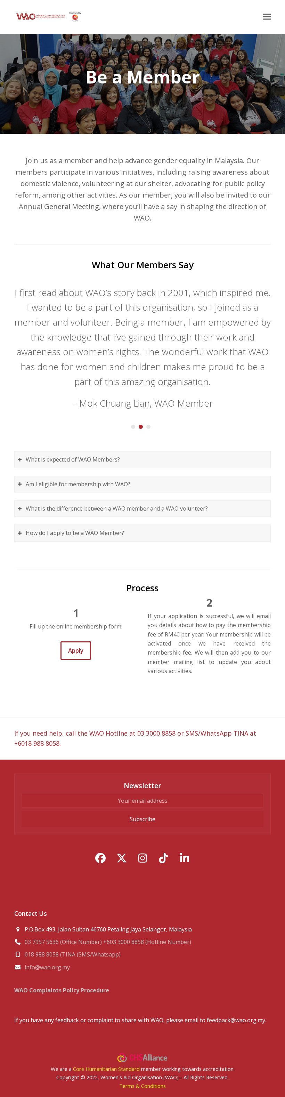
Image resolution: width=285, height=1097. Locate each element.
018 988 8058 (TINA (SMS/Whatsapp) (73, 954)
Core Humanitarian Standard (106, 1068)
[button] (267, 17)
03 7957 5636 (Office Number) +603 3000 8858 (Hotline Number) (108, 942)
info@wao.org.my (47, 967)
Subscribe (142, 819)
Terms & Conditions (142, 1085)
